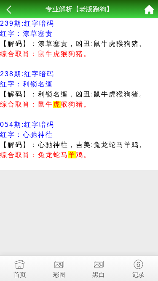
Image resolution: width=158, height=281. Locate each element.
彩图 (59, 274)
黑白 (98, 274)
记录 (138, 274)
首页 (19, 274)
